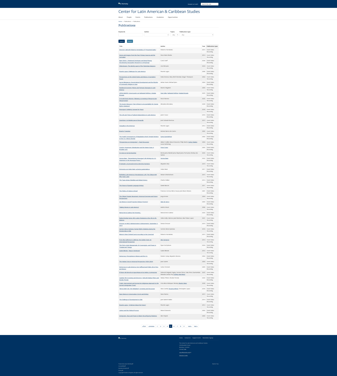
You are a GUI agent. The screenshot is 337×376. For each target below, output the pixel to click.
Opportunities (173, 17)
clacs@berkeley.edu (185, 352)
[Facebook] (120, 341)
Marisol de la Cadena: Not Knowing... (130, 212)
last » (196, 326)
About (120, 17)
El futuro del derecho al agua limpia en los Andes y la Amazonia (138, 272)
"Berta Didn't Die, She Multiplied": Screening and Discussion (137, 289)
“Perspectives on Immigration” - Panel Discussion (134, 142)
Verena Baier (164, 158)
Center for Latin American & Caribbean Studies (159, 11)
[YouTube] (127, 341)
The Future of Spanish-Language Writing (131, 185)
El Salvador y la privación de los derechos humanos (134, 164)
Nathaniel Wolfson (172, 93)
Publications (148, 17)
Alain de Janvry (165, 202)
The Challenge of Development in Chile (130, 299)
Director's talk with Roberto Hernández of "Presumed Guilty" (137, 50)
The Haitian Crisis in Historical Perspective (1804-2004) (136, 261)
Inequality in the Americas (127, 126)
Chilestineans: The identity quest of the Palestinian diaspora (137, 66)
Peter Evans (164, 147)
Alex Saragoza (165, 240)
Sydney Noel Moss (179, 274)
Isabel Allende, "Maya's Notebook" (129, 251)
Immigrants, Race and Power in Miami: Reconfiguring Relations (138, 316)
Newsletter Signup (208, 338)
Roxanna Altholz (173, 289)
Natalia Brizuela (183, 93)
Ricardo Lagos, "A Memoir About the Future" (132, 305)
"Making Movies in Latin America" (129, 207)
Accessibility (122, 366)
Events (138, 17)
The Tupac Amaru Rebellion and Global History (133, 180)
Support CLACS (196, 338)
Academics (160, 17)
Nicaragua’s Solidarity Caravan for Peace (131, 109)
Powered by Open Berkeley (125, 364)
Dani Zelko (164, 93)
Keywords (121, 32)
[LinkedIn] (123, 341)
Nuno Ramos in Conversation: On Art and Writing (133, 294)
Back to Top (215, 364)
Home (120, 21)
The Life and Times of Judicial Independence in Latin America (137, 115)
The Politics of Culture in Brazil (128, 191)
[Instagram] (130, 341)
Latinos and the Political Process (129, 310)
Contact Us (188, 338)
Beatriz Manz (183, 283)
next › (190, 326)
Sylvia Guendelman (166, 136)
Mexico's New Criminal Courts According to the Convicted (136, 234)
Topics (172, 32)
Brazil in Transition (124, 131)
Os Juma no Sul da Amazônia (127, 153)
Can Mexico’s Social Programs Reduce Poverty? (133, 202)
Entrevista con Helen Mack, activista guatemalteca (134, 169)
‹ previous (152, 326)
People (129, 17)
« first (144, 326)
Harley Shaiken (192, 142)
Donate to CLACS (193, 4)
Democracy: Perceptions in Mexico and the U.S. (133, 256)
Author (146, 32)
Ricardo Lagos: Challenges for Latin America (132, 71)
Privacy (120, 370)
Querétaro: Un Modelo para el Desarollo (131, 120)
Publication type (185, 32)
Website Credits (183, 355)
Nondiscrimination (123, 368)
